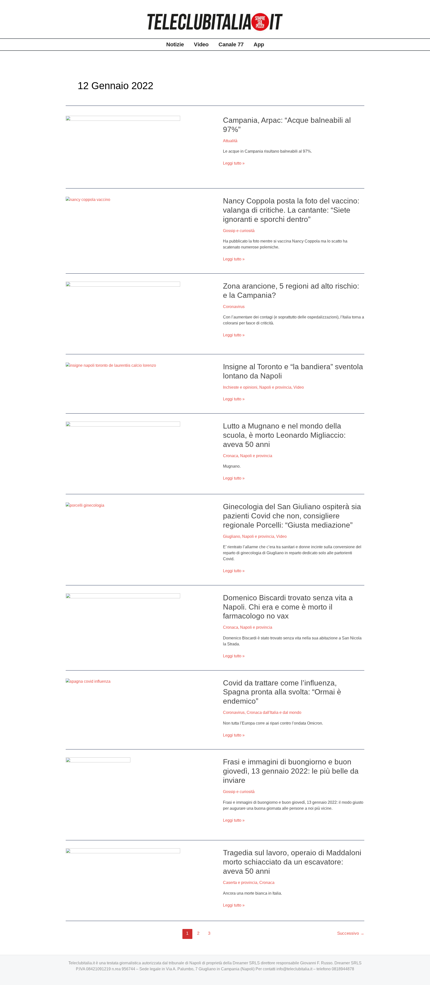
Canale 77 (231, 44)
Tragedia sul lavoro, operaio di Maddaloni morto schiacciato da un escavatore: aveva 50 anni (292, 862)
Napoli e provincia (275, 387)
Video (201, 44)
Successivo (350, 933)
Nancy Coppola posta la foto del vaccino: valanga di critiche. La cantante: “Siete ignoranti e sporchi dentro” (291, 210)
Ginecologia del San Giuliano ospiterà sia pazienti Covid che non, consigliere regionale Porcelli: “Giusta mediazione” (292, 515)
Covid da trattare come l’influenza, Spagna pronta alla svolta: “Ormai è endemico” (282, 692)
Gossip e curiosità (239, 231)
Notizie (175, 44)
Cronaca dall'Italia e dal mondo (274, 712)
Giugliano (231, 536)
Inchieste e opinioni (240, 387)
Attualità (230, 141)
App (259, 44)
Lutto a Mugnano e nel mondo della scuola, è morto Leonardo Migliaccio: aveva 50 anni (284, 435)
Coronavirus (234, 307)
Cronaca (230, 456)
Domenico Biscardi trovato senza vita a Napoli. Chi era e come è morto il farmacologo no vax (288, 607)
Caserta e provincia (240, 882)
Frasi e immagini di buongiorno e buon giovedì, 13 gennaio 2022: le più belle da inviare (291, 771)
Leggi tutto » (234, 162)
